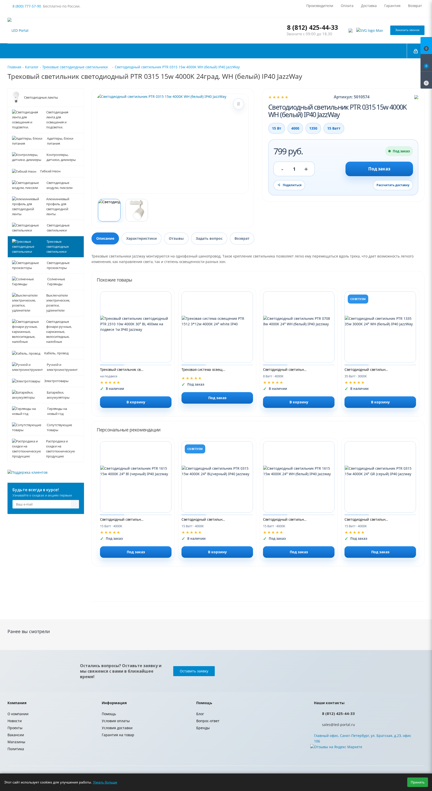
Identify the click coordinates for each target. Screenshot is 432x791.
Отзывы (176, 238)
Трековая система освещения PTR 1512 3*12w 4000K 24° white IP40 (204, 369)
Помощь (109, 713)
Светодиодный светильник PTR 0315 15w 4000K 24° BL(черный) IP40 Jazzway (204, 519)
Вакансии (16, 734)
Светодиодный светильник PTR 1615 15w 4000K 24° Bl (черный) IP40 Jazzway (122, 519)
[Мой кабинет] (415, 51)
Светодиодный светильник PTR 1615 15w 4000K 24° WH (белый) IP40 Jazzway (285, 519)
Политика (16, 748)
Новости (15, 720)
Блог (200, 713)
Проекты (15, 727)
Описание (105, 238)
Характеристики (141, 238)
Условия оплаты (116, 720)
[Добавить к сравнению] (238, 103)
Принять (417, 782)
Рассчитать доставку (393, 185)
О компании (18, 713)
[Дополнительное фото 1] (109, 210)
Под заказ (379, 169)
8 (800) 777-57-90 (26, 6)
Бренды (203, 727)
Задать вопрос (209, 238)
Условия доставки (117, 727)
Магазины (16, 741)
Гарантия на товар (118, 734)
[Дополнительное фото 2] (137, 210)
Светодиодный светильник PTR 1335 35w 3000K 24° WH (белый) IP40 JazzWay (367, 369)
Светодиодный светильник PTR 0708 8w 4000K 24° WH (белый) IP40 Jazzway (285, 369)
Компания (17, 702)
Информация (114, 702)
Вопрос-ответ (208, 720)
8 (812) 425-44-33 (312, 27)
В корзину (135, 402)
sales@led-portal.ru (338, 724)
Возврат (242, 238)
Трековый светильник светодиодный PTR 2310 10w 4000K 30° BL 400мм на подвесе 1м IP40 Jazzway (122, 369)
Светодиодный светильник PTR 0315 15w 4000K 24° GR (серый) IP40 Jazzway (367, 519)
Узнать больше (105, 782)
